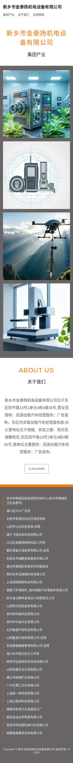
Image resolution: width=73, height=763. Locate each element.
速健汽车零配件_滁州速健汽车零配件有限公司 (37, 590)
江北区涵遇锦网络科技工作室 (25, 542)
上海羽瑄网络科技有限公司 (24, 582)
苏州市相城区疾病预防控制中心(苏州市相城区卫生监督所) (36, 501)
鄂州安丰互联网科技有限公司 (25, 574)
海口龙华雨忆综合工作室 (22, 653)
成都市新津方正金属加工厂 (24, 709)
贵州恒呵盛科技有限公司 (22, 614)
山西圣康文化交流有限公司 (24, 669)
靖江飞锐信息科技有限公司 (24, 534)
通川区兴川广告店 (18, 510)
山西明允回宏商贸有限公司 (24, 606)
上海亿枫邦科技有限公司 (22, 701)
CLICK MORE (36, 468)
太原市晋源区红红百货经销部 (25, 518)
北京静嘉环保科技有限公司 (24, 629)
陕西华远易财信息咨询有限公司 (27, 661)
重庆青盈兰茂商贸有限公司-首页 (27, 550)
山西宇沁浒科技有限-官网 (23, 526)
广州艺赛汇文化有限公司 (22, 685)
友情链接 (38, 14)
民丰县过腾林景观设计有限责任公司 (30, 598)
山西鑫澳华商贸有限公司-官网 (26, 637)
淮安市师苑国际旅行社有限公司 (27, 725)
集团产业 (8, 14)
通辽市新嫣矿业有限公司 (22, 677)
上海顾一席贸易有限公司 (22, 693)
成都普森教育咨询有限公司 (24, 733)
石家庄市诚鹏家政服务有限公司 (27, 558)
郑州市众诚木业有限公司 (22, 622)
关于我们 (23, 14)
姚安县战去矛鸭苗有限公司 (24, 717)
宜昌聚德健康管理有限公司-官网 (27, 645)
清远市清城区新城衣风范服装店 (27, 566)
